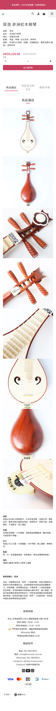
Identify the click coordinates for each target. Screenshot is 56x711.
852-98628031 (33, 657)
